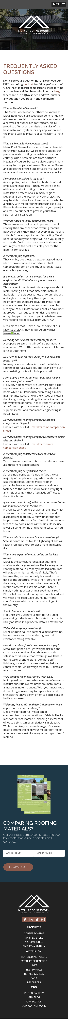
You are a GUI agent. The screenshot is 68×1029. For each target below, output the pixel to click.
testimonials (34, 969)
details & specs (34, 974)
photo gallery (34, 993)
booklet (28, 84)
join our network (34, 1006)
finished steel (34, 937)
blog (57, 91)
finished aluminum (34, 946)
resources (34, 982)
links (34, 965)
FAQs (34, 978)
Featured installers (34, 957)
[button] (58, 4)
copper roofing (34, 933)
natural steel (34, 942)
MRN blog (34, 997)
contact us (34, 1001)
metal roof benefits (34, 961)
